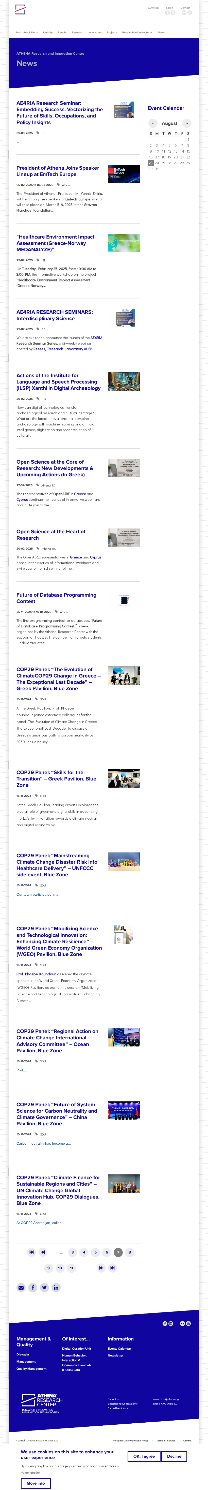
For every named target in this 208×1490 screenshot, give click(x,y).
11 (71, 1268)
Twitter (44, 1287)
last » (112, 1268)
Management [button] (26, 1362)
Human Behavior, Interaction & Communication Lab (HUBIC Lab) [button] (76, 1362)
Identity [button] (48, 32)
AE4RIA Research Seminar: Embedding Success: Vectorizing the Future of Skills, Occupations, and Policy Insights (59, 113)
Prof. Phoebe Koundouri (36, 973)
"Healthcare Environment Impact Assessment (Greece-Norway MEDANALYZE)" (55, 243)
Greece (80, 493)
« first (31, 1252)
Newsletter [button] (116, 1355)
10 (60, 1268)
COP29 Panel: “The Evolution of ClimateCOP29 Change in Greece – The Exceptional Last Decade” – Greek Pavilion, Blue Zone (58, 679)
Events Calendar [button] (119, 1349)
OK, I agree (144, 1456)
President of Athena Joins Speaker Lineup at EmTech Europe (57, 171)
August (169, 123)
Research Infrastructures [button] (137, 32)
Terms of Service (166, 1440)
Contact (185, 7)
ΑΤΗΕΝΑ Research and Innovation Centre (50, 53)
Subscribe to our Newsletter (122, 1403)
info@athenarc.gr (170, 1399)
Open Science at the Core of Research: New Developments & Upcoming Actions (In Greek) (54, 468)
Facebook (32, 1287)
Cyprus (22, 499)
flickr (184, 12)
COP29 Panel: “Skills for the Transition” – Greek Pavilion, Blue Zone (56, 778)
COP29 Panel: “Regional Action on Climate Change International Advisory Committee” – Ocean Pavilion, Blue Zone (57, 1041)
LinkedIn (56, 1287)
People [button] (62, 32)
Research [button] (77, 32)
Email (21, 1287)
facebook (167, 12)
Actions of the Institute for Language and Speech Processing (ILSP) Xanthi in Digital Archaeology (58, 381)
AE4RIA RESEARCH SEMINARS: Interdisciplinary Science (54, 315)
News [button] (161, 32)
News (26, 63)
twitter (178, 12)
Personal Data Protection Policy (130, 1440)
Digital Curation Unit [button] (76, 1349)
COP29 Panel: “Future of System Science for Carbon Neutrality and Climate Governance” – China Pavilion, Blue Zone (56, 1114)
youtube (189, 12)
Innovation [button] (95, 32)
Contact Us (113, 1399)
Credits (187, 1440)
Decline (174, 1456)
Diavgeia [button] (22, 1354)
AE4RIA (96, 337)
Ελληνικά (153, 7)
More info (36, 1483)
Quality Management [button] (31, 1369)
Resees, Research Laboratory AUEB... (64, 348)
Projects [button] (112, 32)
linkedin (173, 12)
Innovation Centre (42, 9)
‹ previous (42, 1252)
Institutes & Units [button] (27, 32)
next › (101, 1268)
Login (169, 7)
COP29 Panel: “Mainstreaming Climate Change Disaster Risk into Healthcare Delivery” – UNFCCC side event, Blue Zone (56, 865)
